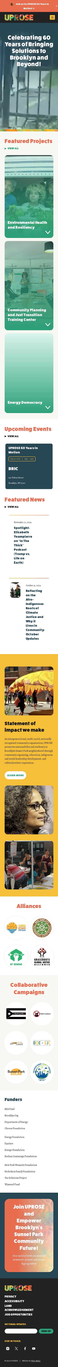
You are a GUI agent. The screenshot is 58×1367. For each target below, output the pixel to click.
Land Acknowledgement (19, 1307)
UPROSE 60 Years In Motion (23, 450)
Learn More (15, 775)
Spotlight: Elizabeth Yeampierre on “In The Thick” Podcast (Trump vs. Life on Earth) (23, 545)
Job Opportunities (18, 1314)
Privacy (10, 1296)
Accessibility (14, 1301)
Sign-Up (46, 1331)
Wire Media (36, 1361)
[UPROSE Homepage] (19, 17)
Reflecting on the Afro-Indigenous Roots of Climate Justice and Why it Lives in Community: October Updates (35, 614)
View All (13, 148)
